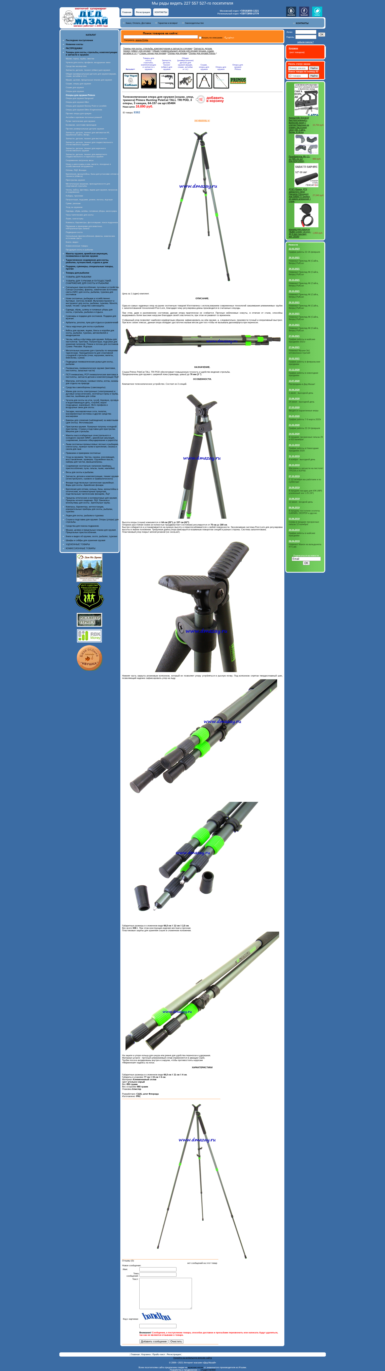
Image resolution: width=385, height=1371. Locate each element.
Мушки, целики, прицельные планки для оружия (89, 80)
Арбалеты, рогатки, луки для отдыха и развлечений (92, 322)
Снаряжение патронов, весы (79, 160)
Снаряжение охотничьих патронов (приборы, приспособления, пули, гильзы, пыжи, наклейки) (90, 467)
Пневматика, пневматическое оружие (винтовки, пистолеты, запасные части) (91, 369)
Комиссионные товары (77, 246)
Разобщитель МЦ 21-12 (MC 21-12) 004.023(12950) (299, 158)
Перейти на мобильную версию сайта (192, 1358)
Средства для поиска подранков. (82, 526)
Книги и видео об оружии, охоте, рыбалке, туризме (91, 536)
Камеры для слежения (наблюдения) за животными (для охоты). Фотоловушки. (92, 421)
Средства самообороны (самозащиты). (86, 387)
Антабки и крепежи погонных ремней (84, 117)
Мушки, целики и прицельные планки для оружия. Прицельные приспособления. (91, 531)
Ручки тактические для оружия (80, 121)
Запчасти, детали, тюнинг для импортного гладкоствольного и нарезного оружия (86, 155)
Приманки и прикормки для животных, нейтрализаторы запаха (84, 227)
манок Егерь (142, 40)
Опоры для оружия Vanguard (79, 98)
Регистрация (143, 12)
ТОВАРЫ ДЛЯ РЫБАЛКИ (78, 277)
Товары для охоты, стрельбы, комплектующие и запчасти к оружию (157, 48)
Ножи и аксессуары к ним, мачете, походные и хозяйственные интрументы (88, 165)
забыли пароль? (305, 42)
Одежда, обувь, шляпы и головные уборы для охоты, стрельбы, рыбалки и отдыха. (89, 310)
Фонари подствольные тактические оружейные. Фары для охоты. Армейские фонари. (90, 483)
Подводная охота (74, 232)
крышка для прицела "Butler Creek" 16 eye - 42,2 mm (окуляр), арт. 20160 (300, 233)
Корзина (146, 1354)
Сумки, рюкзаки (73, 203)
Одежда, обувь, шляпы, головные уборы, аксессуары (91, 211)
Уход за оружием (74, 207)
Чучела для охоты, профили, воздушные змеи (88, 62)
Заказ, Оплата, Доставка (138, 23)
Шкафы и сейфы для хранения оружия (85, 540)
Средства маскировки (76, 66)
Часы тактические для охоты (79, 215)
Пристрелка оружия (75, 180)
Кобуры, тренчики (74, 196)
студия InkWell (208, 1370)
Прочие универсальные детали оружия (85, 129)
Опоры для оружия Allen (77, 102)
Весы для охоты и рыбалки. (80, 472)
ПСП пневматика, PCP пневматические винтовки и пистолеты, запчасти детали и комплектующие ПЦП (92, 375)
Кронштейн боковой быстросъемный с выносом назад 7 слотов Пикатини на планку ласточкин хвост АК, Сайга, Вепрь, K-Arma (299, 125)
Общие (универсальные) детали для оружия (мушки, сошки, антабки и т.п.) (185, 63)
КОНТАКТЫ (161, 12)
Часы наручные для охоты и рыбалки (85, 326)
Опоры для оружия (75, 91)
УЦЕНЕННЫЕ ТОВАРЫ (78, 544)
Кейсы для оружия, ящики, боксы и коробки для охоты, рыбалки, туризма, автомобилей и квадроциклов (90, 332)
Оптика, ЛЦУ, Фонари (76, 170)
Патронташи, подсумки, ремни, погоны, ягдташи (89, 199)
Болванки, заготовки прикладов (81, 125)
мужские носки (195, 1367)
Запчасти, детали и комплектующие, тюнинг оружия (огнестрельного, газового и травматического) (92, 477)
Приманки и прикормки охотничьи (83, 453)
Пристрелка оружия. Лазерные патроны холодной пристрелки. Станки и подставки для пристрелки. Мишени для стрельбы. (91, 429)
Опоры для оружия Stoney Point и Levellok (86, 106)
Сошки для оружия (75, 87)
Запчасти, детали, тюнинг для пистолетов (86, 138)
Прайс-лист (159, 1354)
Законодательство (194, 23)
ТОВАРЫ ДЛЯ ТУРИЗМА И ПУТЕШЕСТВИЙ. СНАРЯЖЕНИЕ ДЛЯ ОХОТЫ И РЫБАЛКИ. (88, 282)
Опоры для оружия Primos (202, 53)
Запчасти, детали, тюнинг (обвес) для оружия (88, 70)
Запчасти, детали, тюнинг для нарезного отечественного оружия (86, 149)
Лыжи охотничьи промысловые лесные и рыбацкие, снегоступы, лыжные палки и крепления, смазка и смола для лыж (92, 446)
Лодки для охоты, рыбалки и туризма (84, 515)
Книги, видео (72, 242)
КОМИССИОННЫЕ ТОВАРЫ (80, 548)
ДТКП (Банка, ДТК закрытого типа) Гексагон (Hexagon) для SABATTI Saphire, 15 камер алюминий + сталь (300, 195)
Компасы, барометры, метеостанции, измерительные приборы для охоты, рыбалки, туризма (89, 509)
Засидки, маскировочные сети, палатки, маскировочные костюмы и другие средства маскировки (88, 413)
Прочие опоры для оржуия (78, 113)
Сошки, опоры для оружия (78, 84)
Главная (126, 12)
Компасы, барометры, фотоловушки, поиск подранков (92, 222)
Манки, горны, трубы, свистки (80, 58)
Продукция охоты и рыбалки (79, 250)
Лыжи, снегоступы (74, 218)
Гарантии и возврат (168, 23)
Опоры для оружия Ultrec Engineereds (84, 110)
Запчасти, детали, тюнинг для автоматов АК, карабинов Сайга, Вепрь (88, 133)
